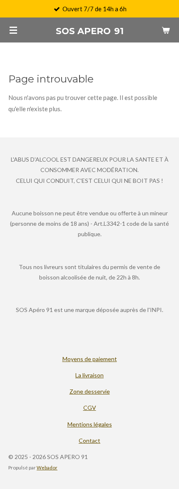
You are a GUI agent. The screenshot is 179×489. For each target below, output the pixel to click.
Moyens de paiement (89, 358)
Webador (47, 467)
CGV (89, 407)
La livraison (89, 375)
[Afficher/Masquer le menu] (13, 30)
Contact (89, 440)
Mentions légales (89, 424)
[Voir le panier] (166, 30)
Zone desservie (90, 391)
